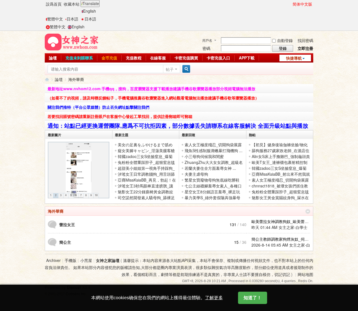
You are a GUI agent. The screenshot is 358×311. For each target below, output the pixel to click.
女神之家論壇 (47, 79)
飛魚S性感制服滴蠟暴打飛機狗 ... (213, 150)
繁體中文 (55, 19)
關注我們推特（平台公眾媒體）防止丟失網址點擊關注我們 (98, 107)
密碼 (206, 48)
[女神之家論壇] (71, 41)
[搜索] (185, 69)
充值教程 (134, 58)
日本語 (72, 19)
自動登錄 (285, 40)
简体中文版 (302, 4)
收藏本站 (71, 4)
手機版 (70, 260)
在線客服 (158, 58)
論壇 (53, 58)
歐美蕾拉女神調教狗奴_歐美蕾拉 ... (282, 221)
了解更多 (214, 297)
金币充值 (109, 58)
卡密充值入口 (218, 58)
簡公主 (65, 242)
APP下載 (247, 58)
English (89, 11)
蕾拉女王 (67, 224)
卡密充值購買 (186, 58)
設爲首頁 (54, 4)
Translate (91, 3)
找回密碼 (305, 40)
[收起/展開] (307, 211)
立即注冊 (305, 48)
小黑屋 (86, 260)
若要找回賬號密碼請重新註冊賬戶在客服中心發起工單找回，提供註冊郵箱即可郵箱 (120, 116)
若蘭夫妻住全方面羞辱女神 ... (210, 168)
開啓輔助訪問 (290, 3)
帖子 (170, 69)
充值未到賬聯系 (79, 58)
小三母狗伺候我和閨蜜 (204, 156)
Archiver (53, 260)
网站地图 (305, 274)
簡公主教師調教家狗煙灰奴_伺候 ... (282, 239)
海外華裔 (55, 211)
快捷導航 (294, 58)
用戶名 (207, 40)
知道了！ (253, 297)
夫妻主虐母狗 (196, 174)
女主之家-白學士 (293, 227)
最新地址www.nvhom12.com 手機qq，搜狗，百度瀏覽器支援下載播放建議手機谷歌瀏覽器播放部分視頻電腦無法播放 (151, 88)
